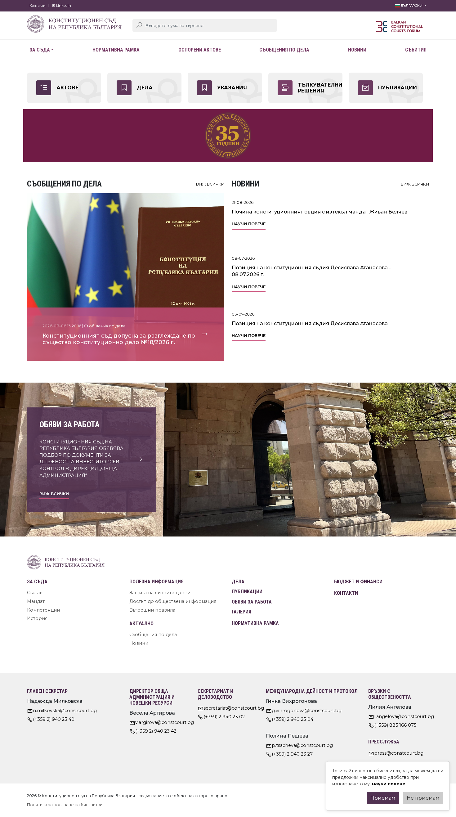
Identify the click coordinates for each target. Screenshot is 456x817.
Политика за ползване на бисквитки (64, 804)
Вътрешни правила (152, 610)
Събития (416, 50)
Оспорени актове (199, 50)
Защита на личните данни (159, 592)
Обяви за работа (252, 602)
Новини (357, 50)
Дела (238, 582)
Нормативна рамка (116, 50)
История (37, 618)
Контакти (37, 5)
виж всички (210, 184)
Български (411, 5)
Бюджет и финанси (358, 582)
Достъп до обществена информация (172, 601)
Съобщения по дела (284, 50)
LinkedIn (63, 5)
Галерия (241, 612)
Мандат (36, 601)
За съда (39, 50)
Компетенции (43, 610)
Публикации (247, 592)
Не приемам (423, 798)
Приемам (383, 798)
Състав (34, 592)
